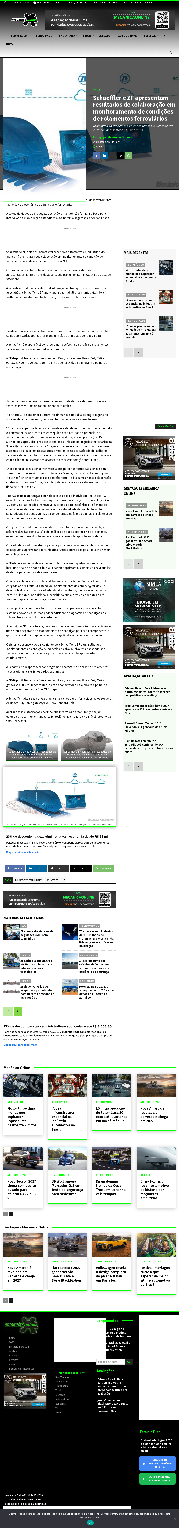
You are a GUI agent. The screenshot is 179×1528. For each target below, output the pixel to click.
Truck (98, 90)
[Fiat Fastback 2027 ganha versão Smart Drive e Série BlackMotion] (166, 535)
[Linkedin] (104, 155)
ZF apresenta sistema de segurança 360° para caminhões (37, 935)
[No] (174, 1518)
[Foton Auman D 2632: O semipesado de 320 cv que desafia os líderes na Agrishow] (70, 987)
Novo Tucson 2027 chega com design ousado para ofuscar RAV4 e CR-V (22, 1189)
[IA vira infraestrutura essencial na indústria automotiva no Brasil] (166, 297)
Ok (90, 1522)
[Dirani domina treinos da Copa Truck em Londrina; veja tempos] (111, 1158)
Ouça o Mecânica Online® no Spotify (156, 1478)
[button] (171, 53)
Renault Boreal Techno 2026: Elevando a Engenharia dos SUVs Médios (146, 727)
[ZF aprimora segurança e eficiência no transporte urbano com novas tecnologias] (11, 961)
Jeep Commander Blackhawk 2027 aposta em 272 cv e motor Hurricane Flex (148, 709)
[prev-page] (8, 1011)
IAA (23, 925)
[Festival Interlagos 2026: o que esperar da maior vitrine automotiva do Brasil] (156, 1245)
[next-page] (18, 1011)
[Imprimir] (112, 155)
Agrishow (87, 981)
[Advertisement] (70, 238)
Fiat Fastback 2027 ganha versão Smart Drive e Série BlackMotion (139, 543)
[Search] (129, 1362)
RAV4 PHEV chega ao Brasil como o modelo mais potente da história (114, 1332)
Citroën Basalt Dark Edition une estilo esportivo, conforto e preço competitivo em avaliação (147, 692)
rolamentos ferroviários (28, 880)
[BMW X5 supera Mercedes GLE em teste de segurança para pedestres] (67, 1158)
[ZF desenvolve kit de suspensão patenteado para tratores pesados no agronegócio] (11, 987)
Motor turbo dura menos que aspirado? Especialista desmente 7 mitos (22, 1116)
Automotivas (136, 505)
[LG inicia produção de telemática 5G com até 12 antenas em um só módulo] (166, 323)
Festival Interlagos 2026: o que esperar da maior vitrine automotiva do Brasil (155, 1276)
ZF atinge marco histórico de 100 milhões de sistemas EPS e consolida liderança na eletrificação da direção (96, 939)
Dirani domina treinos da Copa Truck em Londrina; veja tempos (111, 1187)
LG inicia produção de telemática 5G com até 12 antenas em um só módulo (141, 332)
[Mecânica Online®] (24, 20)
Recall (145, 1175)
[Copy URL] (120, 155)
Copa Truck (105, 1175)
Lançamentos (136, 531)
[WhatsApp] (128, 155)
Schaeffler (52, 880)
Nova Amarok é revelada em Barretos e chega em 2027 (142, 514)
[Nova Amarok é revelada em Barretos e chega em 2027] (166, 508)
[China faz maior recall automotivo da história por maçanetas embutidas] (156, 1158)
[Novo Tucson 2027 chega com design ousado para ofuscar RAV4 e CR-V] (23, 1158)
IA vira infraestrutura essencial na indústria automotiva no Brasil (140, 303)
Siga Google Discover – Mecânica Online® (160, 1463)
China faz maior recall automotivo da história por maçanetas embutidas (154, 1189)
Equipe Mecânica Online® (115, 137)
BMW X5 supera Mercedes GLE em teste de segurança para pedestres (67, 1187)
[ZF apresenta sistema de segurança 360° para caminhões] (11, 932)
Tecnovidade (89, 925)
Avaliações (105, 1371)
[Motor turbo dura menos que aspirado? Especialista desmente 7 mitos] (166, 267)
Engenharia (88, 955)
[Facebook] (96, 155)
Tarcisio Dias (150, 1261)
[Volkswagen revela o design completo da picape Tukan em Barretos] (111, 1245)
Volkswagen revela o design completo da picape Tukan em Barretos (111, 1274)
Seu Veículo (135, 264)
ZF (63, 880)
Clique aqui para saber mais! (23, 852)
